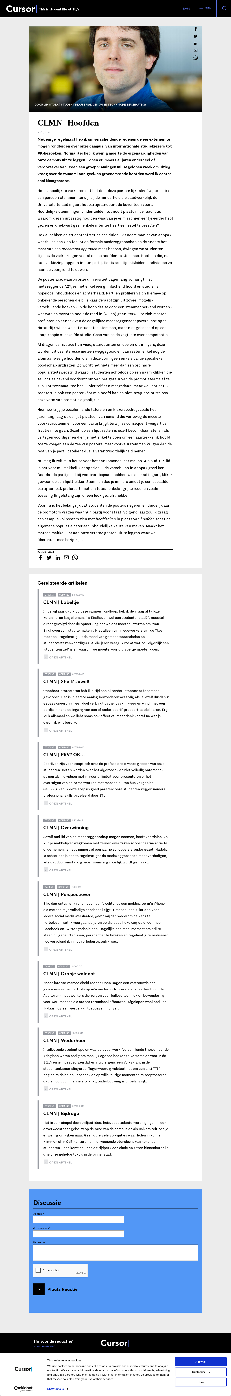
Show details (55, 1388)
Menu (208, 8)
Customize (199, 1371)
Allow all (200, 1361)
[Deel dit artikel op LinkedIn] (195, 43)
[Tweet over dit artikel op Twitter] (195, 36)
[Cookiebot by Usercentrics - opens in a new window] (23, 1389)
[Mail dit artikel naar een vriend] (195, 50)
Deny (201, 1382)
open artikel (60, 657)
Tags (186, 8)
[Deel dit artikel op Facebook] (195, 29)
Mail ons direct (45, 1346)
